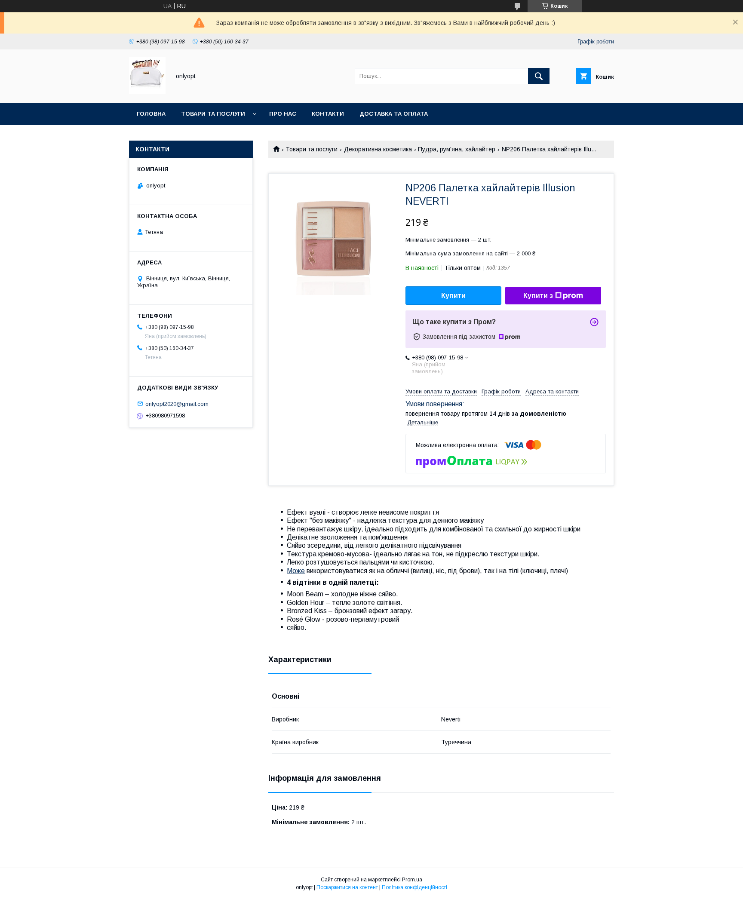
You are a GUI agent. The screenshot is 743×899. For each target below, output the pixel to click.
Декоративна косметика (378, 149)
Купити (453, 295)
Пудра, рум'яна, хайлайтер (456, 149)
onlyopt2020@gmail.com (177, 403)
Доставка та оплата (393, 113)
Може (296, 570)
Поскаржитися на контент (347, 887)
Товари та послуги (213, 113)
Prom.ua (412, 880)
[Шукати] (539, 76)
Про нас (282, 113)
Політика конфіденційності (414, 887)
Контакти (328, 113)
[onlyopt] (147, 91)
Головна (151, 113)
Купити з (538, 295)
